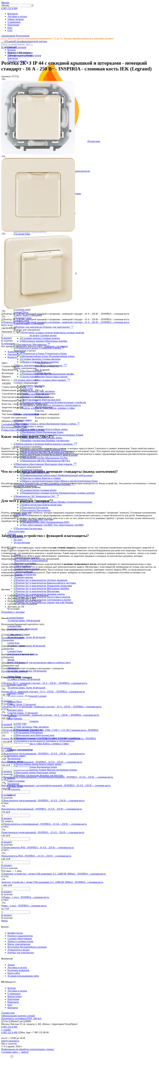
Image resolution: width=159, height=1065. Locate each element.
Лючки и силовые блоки (20, 941)
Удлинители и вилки (18, 949)
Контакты (12, 13)
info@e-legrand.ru (10, 1041)
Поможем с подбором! (56, 346)
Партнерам (13, 24)
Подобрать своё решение (14, 671)
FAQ (9, 30)
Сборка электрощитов (26, 414)
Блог (9, 27)
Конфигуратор (15, 933)
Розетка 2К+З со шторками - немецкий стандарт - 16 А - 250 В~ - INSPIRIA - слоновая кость (50, 715)
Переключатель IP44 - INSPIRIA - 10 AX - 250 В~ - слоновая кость (36, 856)
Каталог (11, 988)
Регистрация (22, 35)
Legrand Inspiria (43, 373)
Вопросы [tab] (12, 357)
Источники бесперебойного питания (27, 947)
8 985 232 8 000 (9, 8)
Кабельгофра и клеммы (16, 779)
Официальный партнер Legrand (18, 1015)
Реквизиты (13, 1002)
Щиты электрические (18, 944)
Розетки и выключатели (20, 935)
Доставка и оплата (17, 16)
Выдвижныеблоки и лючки (15, 760)
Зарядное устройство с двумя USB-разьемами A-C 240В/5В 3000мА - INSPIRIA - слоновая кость (52, 882)
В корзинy (6, 338)
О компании (13, 22)
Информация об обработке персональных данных (27, 1049)
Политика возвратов (18, 970)
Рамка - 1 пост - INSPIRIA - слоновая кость (24, 905)
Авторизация (8, 35)
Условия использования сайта (23, 976)
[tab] (82, 351)
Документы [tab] (13, 354)
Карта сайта (13, 973)
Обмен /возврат (15, 19)
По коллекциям (22, 542)
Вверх (4, 920)
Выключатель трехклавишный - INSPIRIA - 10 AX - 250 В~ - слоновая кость (41, 809)
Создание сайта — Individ (14, 1052)
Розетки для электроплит (20, 952)
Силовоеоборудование (14, 717)
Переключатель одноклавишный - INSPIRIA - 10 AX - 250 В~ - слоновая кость (42, 832)
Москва (5, 2)
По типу (18, 539)
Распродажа (13, 789)
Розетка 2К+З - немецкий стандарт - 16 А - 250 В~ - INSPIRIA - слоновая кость (43, 691)
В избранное (8, 343)
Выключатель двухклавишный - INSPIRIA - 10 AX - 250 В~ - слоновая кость (41, 762)
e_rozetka (6, 1029)
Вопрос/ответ (14, 996)
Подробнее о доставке (13, 612)
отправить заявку (16, 755)
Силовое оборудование (19, 938)
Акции (11, 964)
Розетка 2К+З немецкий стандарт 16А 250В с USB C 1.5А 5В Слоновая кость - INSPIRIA (48, 738)
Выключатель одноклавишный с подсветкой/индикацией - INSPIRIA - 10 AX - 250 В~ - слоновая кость (56, 785)
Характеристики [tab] (16, 351)
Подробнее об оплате (12, 637)
